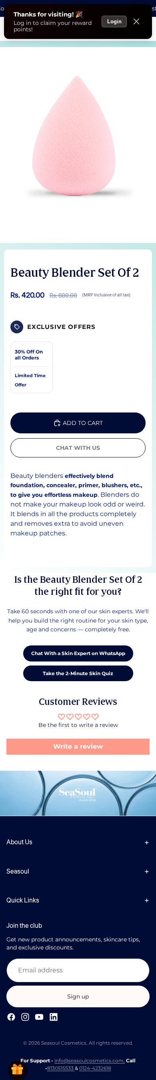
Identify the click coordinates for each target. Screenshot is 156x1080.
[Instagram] (25, 1017)
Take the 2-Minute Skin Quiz (78, 673)
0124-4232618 (95, 1068)
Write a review (78, 746)
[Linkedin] (53, 1017)
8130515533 (61, 1068)
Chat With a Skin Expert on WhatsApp (78, 653)
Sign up (78, 996)
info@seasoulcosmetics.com (89, 1061)
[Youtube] (39, 1017)
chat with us (78, 447)
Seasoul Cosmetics (63, 1043)
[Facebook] (11, 1017)
